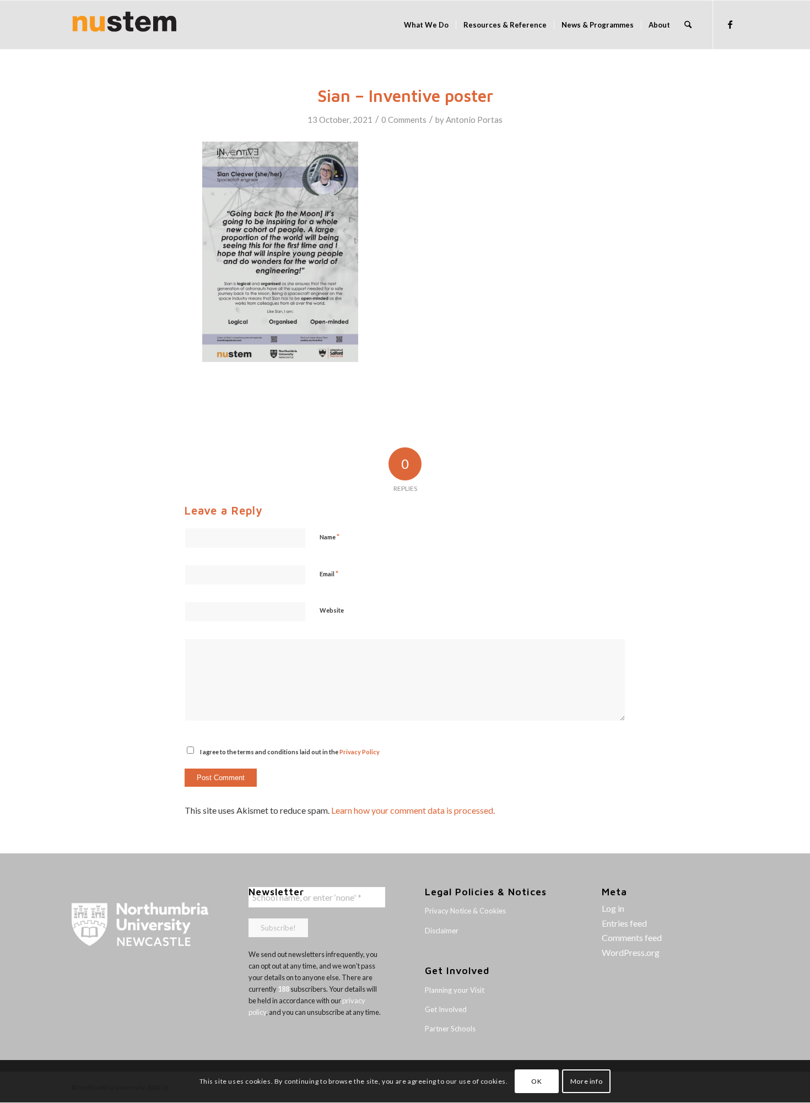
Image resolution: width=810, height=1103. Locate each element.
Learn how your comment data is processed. (413, 810)
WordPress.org (631, 952)
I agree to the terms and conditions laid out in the (290, 751)
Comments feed (632, 937)
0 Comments (403, 120)
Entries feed (624, 923)
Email (329, 573)
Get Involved (446, 1009)
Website (332, 610)
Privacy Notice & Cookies (465, 910)
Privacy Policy (359, 751)
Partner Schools (450, 1028)
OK (536, 1081)
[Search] (688, 25)
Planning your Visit (454, 990)
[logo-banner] (124, 25)
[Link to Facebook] (730, 24)
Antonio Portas (474, 120)
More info (586, 1081)
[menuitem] (426, 25)
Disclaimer (441, 930)
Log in (613, 908)
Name (329, 536)
